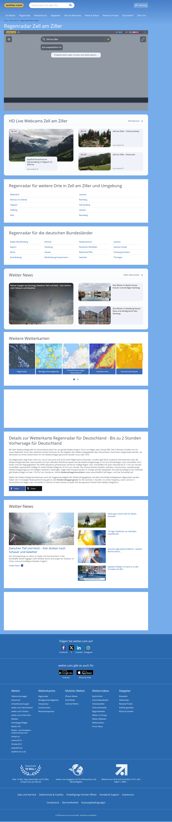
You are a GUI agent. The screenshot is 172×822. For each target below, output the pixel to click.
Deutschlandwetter (100, 700)
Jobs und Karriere (27, 794)
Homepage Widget (19, 722)
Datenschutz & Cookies (51, 794)
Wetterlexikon (98, 722)
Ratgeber (125, 691)
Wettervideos (100, 691)
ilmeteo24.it (16, 744)
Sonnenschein (44, 707)
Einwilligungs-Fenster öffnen (81, 794)
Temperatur (43, 704)
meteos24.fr (16, 740)
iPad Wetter (70, 700)
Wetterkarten (14, 20)
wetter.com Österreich (21, 715)
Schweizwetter (98, 704)
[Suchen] (70, 5)
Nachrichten (97, 696)
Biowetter (123, 696)
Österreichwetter (99, 707)
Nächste (140, 356)
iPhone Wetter (71, 696)
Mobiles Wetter (75, 691)
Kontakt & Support (109, 794)
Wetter (15, 691)
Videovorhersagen (19, 696)
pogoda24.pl (16, 748)
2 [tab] (78, 379)
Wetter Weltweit (99, 719)
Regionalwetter (98, 711)
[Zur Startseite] (14, 5)
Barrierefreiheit (70, 802)
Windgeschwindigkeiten (48, 700)
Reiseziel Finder (126, 704)
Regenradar (43, 696)
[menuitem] (10, 15)
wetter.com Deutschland (21, 707)
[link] (10, 15)
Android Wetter (72, 704)
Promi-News (97, 726)
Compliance (53, 802)
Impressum (128, 794)
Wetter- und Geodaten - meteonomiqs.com (21, 731)
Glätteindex (124, 700)
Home (6, 20)
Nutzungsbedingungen (93, 802)
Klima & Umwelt (126, 711)
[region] (76, 70)
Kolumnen (15, 700)
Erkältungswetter (126, 707)
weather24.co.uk (18, 751)
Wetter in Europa (99, 715)
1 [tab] (74, 379)
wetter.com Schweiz (20, 711)
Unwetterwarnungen (20, 704)
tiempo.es (15, 736)
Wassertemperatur (46, 711)
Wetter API (16, 726)
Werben (14, 719)
